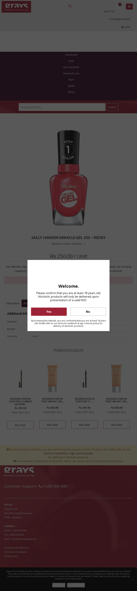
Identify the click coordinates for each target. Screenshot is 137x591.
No (88, 312)
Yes (48, 312)
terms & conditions (67, 323)
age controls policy (89, 323)
